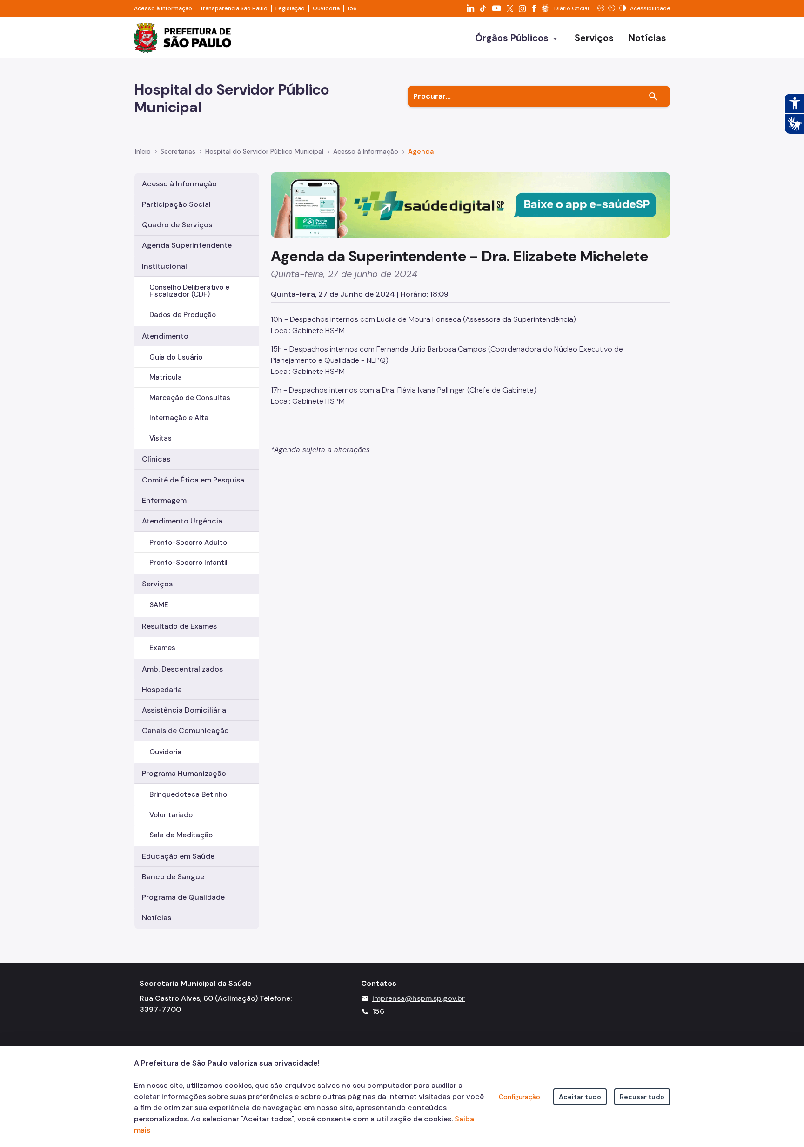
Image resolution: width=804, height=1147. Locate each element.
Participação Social (176, 204)
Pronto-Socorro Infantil (188, 562)
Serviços (157, 584)
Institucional (164, 266)
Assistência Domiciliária (184, 710)
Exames (162, 647)
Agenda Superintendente (187, 245)
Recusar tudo (642, 1097)
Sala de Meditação (181, 835)
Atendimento (165, 336)
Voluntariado (171, 815)
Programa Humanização (184, 773)
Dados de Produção (182, 314)
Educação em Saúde (178, 856)
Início (143, 151)
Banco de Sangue (173, 877)
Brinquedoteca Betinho (188, 794)
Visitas (160, 438)
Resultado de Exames (179, 626)
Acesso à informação (163, 8)
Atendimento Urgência (182, 521)
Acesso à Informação (365, 151)
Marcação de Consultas (189, 397)
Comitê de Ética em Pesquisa (193, 480)
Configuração (519, 1097)
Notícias (156, 918)
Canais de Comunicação (185, 730)
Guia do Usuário (175, 357)
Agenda (421, 151)
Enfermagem (164, 500)
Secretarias (178, 151)
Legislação (290, 8)
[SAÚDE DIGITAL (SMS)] (470, 204)
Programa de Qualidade (183, 897)
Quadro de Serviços (177, 225)
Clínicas (156, 459)
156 (352, 8)
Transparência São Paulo (234, 8)
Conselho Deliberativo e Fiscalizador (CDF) (189, 291)
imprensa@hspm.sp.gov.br (418, 998)
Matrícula (165, 377)
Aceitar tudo (580, 1097)
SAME (158, 605)
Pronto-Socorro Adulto (188, 542)
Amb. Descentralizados (182, 669)
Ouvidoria (326, 8)
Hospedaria (162, 689)
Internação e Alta (178, 417)
